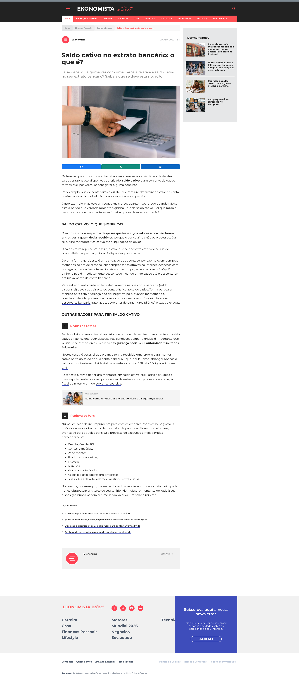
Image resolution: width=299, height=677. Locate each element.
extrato (96, 334)
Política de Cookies (169, 661)
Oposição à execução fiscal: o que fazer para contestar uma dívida (102, 525)
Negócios (202, 18)
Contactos (67, 661)
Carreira (123, 18)
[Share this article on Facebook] (81, 166)
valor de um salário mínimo (137, 495)
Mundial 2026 (220, 18)
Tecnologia (184, 18)
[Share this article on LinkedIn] (160, 166)
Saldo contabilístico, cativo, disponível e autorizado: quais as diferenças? (106, 519)
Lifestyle (150, 18)
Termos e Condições (195, 661)
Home (67, 18)
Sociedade (167, 18)
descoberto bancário (76, 302)
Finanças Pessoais (86, 18)
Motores (107, 18)
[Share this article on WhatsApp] (120, 166)
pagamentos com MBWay (148, 269)
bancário (107, 334)
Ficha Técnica (125, 661)
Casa (136, 18)
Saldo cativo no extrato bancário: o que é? (135, 28)
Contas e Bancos (104, 28)
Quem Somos (84, 661)
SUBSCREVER (206, 639)
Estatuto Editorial (105, 661)
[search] (233, 8)
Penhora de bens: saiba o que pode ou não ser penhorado (98, 532)
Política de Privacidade (223, 661)
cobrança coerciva (108, 383)
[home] (153, 9)
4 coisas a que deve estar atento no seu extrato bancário (97, 513)
